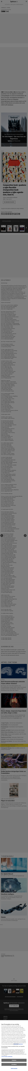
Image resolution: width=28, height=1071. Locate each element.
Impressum (21, 1044)
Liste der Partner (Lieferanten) (6, 1056)
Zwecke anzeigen (14, 1068)
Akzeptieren (14, 1060)
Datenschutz (16, 1044)
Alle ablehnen (14, 1064)
